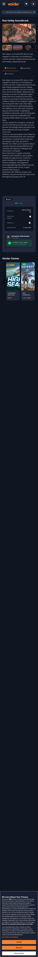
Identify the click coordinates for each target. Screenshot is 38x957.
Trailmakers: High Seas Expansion (12, 294)
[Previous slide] (6, 33)
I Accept (19, 942)
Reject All (19, 948)
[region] (19, 924)
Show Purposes (19, 953)
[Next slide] (31, 33)
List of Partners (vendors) (10, 937)
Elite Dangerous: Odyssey (26, 294)
